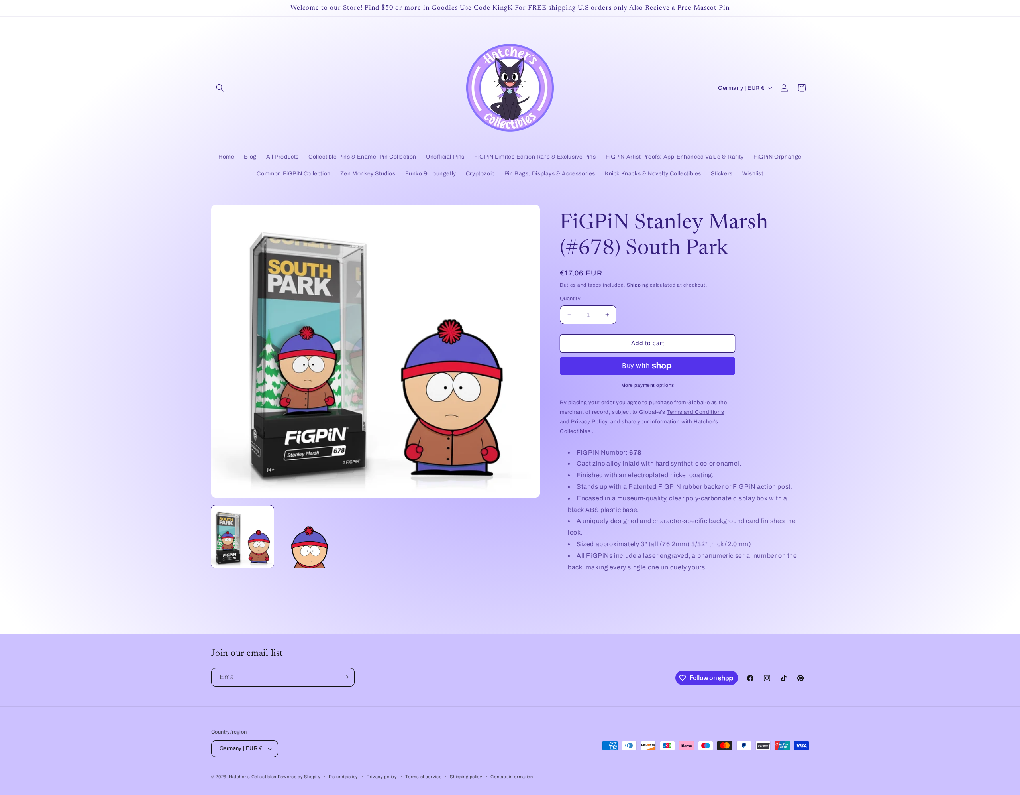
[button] (220, 87)
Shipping (638, 285)
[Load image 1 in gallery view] (242, 537)
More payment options (647, 385)
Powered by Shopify (299, 776)
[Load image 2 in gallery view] (309, 537)
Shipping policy (466, 776)
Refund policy (343, 776)
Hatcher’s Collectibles (253, 776)
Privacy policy (382, 776)
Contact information (511, 776)
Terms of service (423, 776)
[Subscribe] (345, 677)
